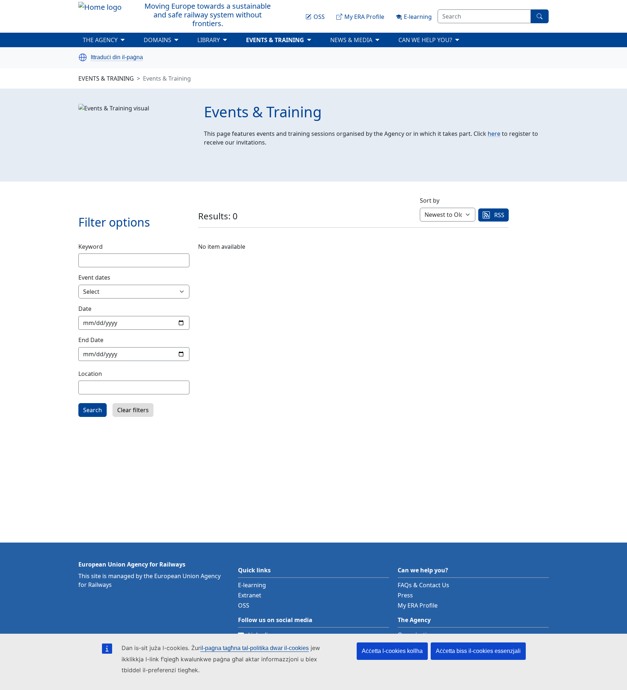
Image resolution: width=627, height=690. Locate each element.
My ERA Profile (418, 605)
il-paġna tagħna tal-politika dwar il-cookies (254, 648)
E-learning (252, 585)
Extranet (249, 595)
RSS (499, 215)
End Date (90, 340)
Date (84, 309)
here (494, 134)
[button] (82, 57)
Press (405, 595)
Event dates (94, 277)
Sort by (429, 200)
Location (90, 374)
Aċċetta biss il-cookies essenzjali (478, 651)
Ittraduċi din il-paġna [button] (117, 57)
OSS (243, 605)
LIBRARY (208, 40)
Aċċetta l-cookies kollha (392, 651)
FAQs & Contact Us (423, 585)
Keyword (90, 247)
